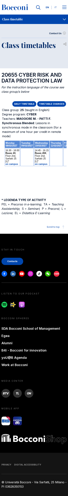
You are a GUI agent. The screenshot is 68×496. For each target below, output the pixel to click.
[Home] (14, 7)
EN (47, 7)
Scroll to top (53, 227)
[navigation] (34, 19)
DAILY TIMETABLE (24, 104)
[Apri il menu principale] (64, 7)
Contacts (12, 261)
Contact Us (55, 33)
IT (56, 7)
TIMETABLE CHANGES (51, 104)
